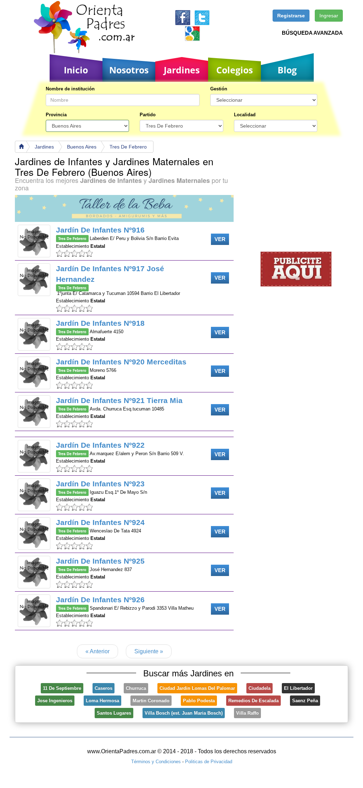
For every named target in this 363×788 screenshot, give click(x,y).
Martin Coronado (151, 700)
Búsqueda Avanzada (312, 33)
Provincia (56, 114)
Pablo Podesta (199, 700)
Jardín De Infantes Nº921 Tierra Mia (119, 400)
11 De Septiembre (62, 688)
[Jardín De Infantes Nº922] (34, 456)
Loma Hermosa (102, 700)
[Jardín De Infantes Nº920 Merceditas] (34, 373)
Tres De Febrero (128, 147)
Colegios (234, 70)
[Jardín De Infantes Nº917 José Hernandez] (34, 279)
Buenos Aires (81, 147)
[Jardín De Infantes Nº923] (34, 495)
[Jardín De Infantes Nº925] (34, 572)
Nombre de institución (70, 88)
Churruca (136, 688)
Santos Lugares (114, 713)
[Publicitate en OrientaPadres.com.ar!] (296, 268)
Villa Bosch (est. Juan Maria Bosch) (184, 713)
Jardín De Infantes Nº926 (100, 600)
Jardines (182, 70)
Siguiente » (148, 651)
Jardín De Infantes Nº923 (100, 484)
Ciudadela (259, 688)
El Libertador (298, 688)
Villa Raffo (247, 713)
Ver (219, 239)
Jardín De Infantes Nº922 (100, 445)
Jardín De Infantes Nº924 (100, 522)
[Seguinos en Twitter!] (202, 17)
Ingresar (328, 15)
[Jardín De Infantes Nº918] (34, 334)
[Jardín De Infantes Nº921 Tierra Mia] (34, 411)
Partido (148, 114)
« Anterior (97, 651)
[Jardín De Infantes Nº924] (34, 533)
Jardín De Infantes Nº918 (100, 323)
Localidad (245, 114)
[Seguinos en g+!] (192, 33)
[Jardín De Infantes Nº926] (34, 610)
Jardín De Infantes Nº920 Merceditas (121, 362)
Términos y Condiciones (156, 761)
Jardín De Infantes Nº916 (100, 230)
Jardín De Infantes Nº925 (100, 561)
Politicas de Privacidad (208, 761)
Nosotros (129, 70)
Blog (287, 70)
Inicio (76, 70)
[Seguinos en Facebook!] (183, 17)
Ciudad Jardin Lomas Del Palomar (197, 688)
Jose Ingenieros (54, 700)
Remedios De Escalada (253, 700)
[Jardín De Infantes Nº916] (34, 241)
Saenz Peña (305, 700)
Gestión (218, 88)
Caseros (103, 688)
